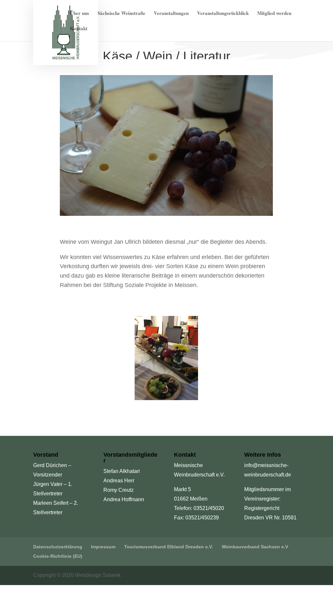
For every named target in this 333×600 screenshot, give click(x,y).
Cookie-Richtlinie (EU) (57, 556)
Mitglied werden (274, 14)
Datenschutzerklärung (57, 546)
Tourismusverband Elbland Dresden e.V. (168, 546)
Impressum (103, 546)
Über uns (79, 14)
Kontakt (78, 29)
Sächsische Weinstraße (121, 14)
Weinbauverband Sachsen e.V (255, 546)
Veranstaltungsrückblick (223, 14)
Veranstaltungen (171, 14)
